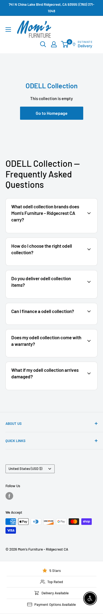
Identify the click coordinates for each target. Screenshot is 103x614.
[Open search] (43, 44)
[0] (65, 44)
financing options (51, 323)
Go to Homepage (52, 113)
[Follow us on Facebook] (9, 496)
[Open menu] (8, 29)
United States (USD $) (25, 468)
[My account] (54, 44)
